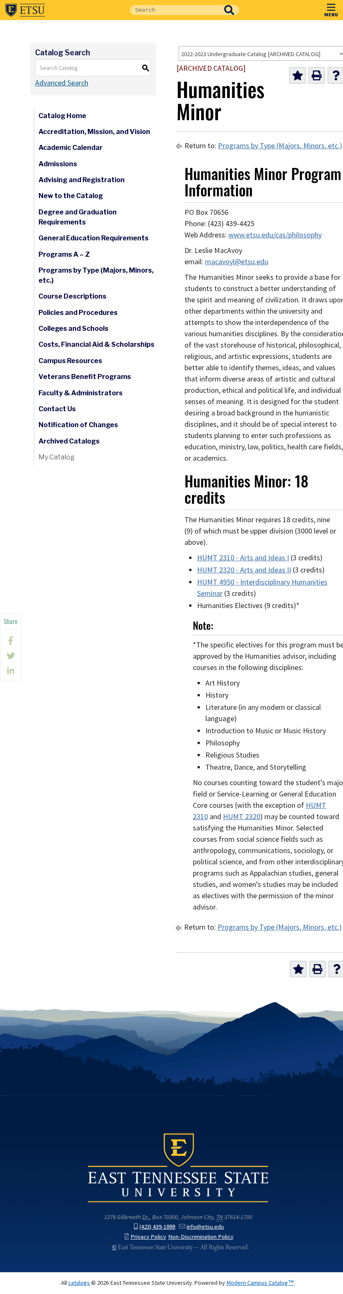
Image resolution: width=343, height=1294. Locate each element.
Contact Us (57, 409)
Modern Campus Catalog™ (260, 1283)
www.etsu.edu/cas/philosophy (275, 235)
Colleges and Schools (73, 329)
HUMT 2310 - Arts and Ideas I (243, 558)
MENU (331, 14)
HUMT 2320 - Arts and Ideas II (244, 570)
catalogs (79, 1283)
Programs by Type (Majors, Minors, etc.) (96, 275)
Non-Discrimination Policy (200, 1236)
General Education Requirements (93, 238)
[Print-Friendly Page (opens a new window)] (316, 75)
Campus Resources (70, 361)
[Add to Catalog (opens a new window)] (297, 75)
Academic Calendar (70, 148)
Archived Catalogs (69, 441)
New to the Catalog (70, 196)
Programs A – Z (64, 254)
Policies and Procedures (78, 313)
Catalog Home (62, 116)
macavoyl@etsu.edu (236, 262)
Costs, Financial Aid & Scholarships (96, 344)
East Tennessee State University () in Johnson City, (178, 1167)
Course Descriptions (72, 296)
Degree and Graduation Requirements (77, 217)
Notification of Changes (78, 425)
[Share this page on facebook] (11, 641)
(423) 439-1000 (157, 1226)
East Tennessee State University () (25, 10)
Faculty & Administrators (80, 393)
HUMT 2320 (241, 817)
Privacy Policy (148, 1236)
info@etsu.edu (205, 1226)
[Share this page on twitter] (11, 656)
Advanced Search (61, 83)
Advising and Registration (81, 180)
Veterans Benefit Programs (84, 377)
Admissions (57, 164)
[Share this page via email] (11, 671)
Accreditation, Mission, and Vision (94, 132)
